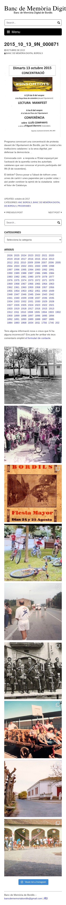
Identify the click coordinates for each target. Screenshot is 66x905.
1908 (30, 312)
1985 (44, 273)
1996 (16, 269)
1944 (37, 294)
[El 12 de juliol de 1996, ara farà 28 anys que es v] (33, 729)
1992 (44, 269)
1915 (44, 308)
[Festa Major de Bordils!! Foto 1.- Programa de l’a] (33, 493)
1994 (30, 269)
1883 (16, 322)
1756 (44, 322)
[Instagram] (47, 898)
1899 (16, 315)
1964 (44, 283)
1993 (37, 269)
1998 (51, 266)
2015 (37, 259)
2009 (30, 262)
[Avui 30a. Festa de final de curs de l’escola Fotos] (33, 847)
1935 (51, 298)
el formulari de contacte (37, 338)
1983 (10, 276)
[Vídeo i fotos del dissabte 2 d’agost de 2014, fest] (33, 552)
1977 (51, 276)
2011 (16, 262)
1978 (44, 276)
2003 (16, 266)
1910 (23, 312)
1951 (37, 290)
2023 (30, 255)
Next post (54, 212)
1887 (44, 319)
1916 (37, 308)
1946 (23, 294)
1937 (37, 298)
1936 (44, 298)
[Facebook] (45, 898)
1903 (51, 312)
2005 (58, 262)
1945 (30, 294)
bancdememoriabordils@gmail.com (23, 898)
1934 (10, 301)
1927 (10, 305)
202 (57, 322)
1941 (10, 298)
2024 (23, 255)
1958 (37, 287)
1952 (30, 290)
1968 (16, 283)
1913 (51, 308)
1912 (10, 312)
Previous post (14, 212)
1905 (37, 312)
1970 (51, 280)
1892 (10, 319)
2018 (16, 259)
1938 (30, 298)
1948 (10, 294)
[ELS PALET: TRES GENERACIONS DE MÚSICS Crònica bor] (33, 670)
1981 (23, 276)
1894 (51, 315)
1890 (23, 319)
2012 (10, 262)
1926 (16, 305)
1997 (10, 269)
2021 (44, 255)
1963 (51, 283)
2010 (23, 262)
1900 (10, 315)
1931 (30, 301)
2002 (23, 266)
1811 (37, 322)
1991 (51, 269)
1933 (16, 301)
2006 (51, 262)
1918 (23, 308)
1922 (44, 305)
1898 (23, 315)
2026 (10, 255)
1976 (10, 280)
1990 (10, 273)
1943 (44, 294)
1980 (30, 276)
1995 (23, 269)
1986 (37, 273)
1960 (23, 287)
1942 (51, 294)
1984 (51, 273)
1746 (51, 322)
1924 (30, 305)
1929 (44, 301)
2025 (16, 255)
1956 (51, 287)
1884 (10, 322)
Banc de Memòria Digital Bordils (24, 53)
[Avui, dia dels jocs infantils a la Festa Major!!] (33, 434)
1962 (10, 287)
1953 (23, 290)
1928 (51, 301)
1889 (30, 319)
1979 (37, 276)
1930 (37, 301)
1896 (37, 315)
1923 (37, 305)
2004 (10, 266)
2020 (51, 255)
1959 (30, 287)
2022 (37, 255)
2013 (51, 259)
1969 (10, 283)
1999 (44, 266)
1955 (10, 290)
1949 (51, 290)
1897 (30, 315)
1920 (10, 308)
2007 (44, 262)
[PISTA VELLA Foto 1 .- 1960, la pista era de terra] (33, 375)
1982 (16, 276)
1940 (16, 298)
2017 (23, 259)
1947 (16, 294)
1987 (30, 273)
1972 (37, 280)
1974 (23, 280)
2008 (37, 262)
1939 (23, 298)
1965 (37, 283)
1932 (23, 301)
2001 (30, 266)
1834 (30, 322)
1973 (30, 280)
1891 (16, 319)
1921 (51, 305)
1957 (44, 287)
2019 (10, 259)
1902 (58, 312)
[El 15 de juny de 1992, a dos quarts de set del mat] (33, 611)
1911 (16, 312)
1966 (30, 283)
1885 (51, 319)
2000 (37, 266)
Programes (24, 206)
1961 (16, 287)
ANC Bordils (25, 202)
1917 (30, 308)
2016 (30, 259)
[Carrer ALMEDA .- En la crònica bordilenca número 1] (33, 788)
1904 (44, 312)
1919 (16, 308)
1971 (44, 280)
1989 (16, 273)
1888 (37, 319)
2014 (44, 259)
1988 (23, 273)
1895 (44, 315)
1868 (23, 322)
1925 (23, 305)
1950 (44, 290)
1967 (23, 283)
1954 (16, 290)
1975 (16, 280)
